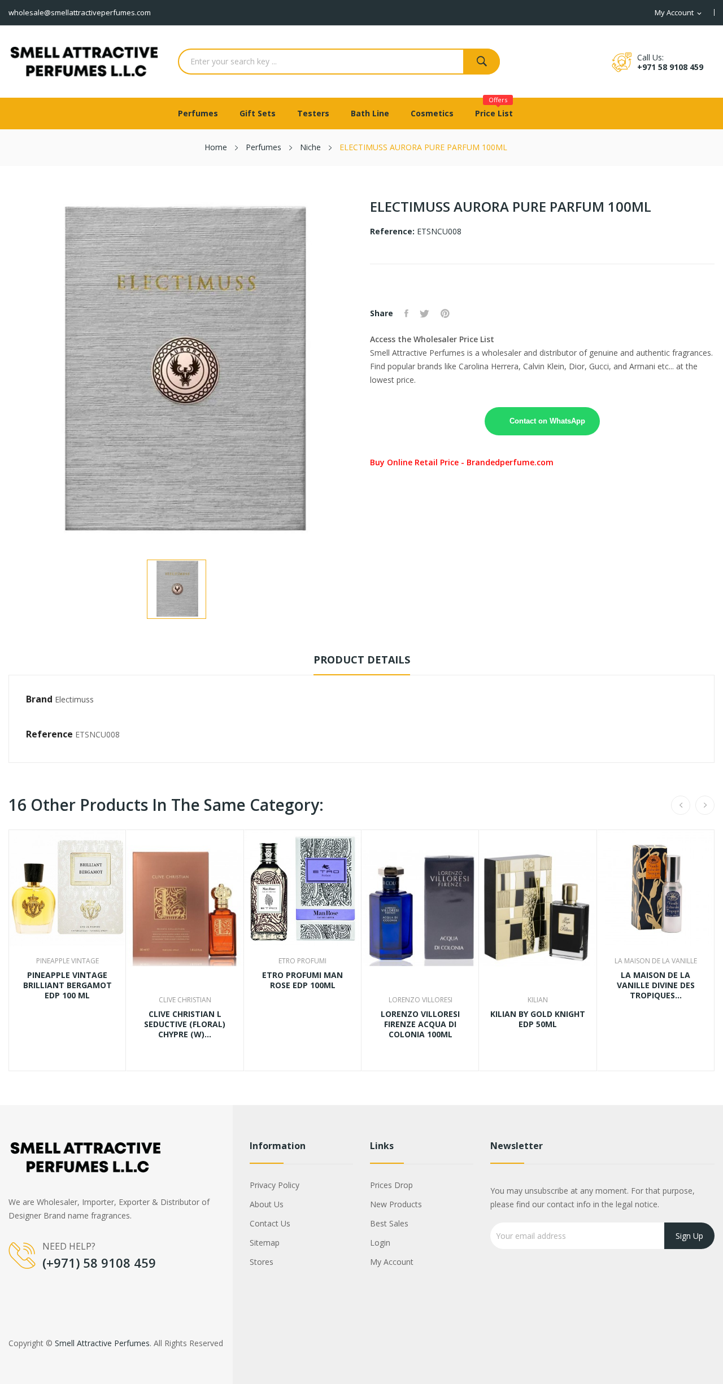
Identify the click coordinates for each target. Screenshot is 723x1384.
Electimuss (74, 699)
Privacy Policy (274, 1185)
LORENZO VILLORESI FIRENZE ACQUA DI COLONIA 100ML (420, 1024)
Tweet (424, 313)
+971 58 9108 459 (670, 67)
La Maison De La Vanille (656, 961)
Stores (261, 1261)
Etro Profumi (302, 961)
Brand (39, 699)
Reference (49, 734)
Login (380, 1242)
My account (391, 1261)
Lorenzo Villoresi (420, 1000)
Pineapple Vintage (67, 961)
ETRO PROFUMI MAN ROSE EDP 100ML (302, 980)
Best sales (389, 1223)
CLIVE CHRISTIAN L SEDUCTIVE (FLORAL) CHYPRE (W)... (184, 1024)
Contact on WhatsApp (547, 421)
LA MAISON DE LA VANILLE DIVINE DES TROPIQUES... (656, 985)
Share (406, 313)
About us (267, 1204)
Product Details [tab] (361, 659)
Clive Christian (185, 1000)
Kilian (538, 1000)
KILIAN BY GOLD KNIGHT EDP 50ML (537, 1019)
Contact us (270, 1223)
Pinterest (445, 313)
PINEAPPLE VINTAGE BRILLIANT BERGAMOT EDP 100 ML (67, 985)
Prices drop (391, 1185)
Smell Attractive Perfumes (102, 1343)
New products (396, 1204)
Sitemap (265, 1242)
